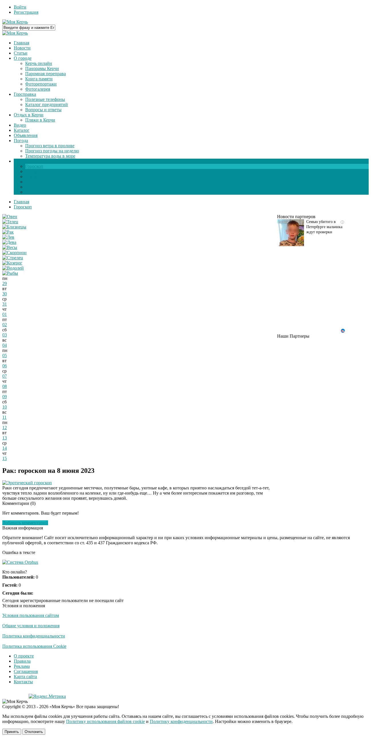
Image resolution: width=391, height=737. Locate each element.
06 (4, 365)
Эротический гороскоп (29, 482)
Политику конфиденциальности (181, 721)
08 (4, 386)
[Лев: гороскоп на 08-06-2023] (8, 237)
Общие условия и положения (31, 625)
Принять (12, 732)
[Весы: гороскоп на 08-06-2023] (9, 247)
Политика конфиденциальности (33, 636)
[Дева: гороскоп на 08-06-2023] (9, 242)
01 (4, 314)
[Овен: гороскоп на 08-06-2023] (9, 216)
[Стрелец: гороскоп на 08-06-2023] (12, 257)
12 (4, 427)
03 (4, 334)
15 (4, 458)
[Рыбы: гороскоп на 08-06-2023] (10, 273)
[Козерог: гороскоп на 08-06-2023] (12, 262)
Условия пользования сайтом (30, 615)
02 (4, 324)
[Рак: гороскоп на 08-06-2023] (8, 232)
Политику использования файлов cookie (105, 721)
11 (4, 417)
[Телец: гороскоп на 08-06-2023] (10, 221)
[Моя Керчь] (15, 21)
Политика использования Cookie (34, 646)
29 (4, 283)
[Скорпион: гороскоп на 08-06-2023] (14, 252)
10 (4, 407)
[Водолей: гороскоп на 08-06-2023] (13, 268)
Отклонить (34, 732)
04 (4, 345)
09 (4, 396)
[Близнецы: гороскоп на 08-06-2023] (14, 226)
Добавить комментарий (25, 522)
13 (4, 437)
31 (4, 304)
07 (4, 376)
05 (4, 355)
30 (4, 293)
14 (4, 448)
